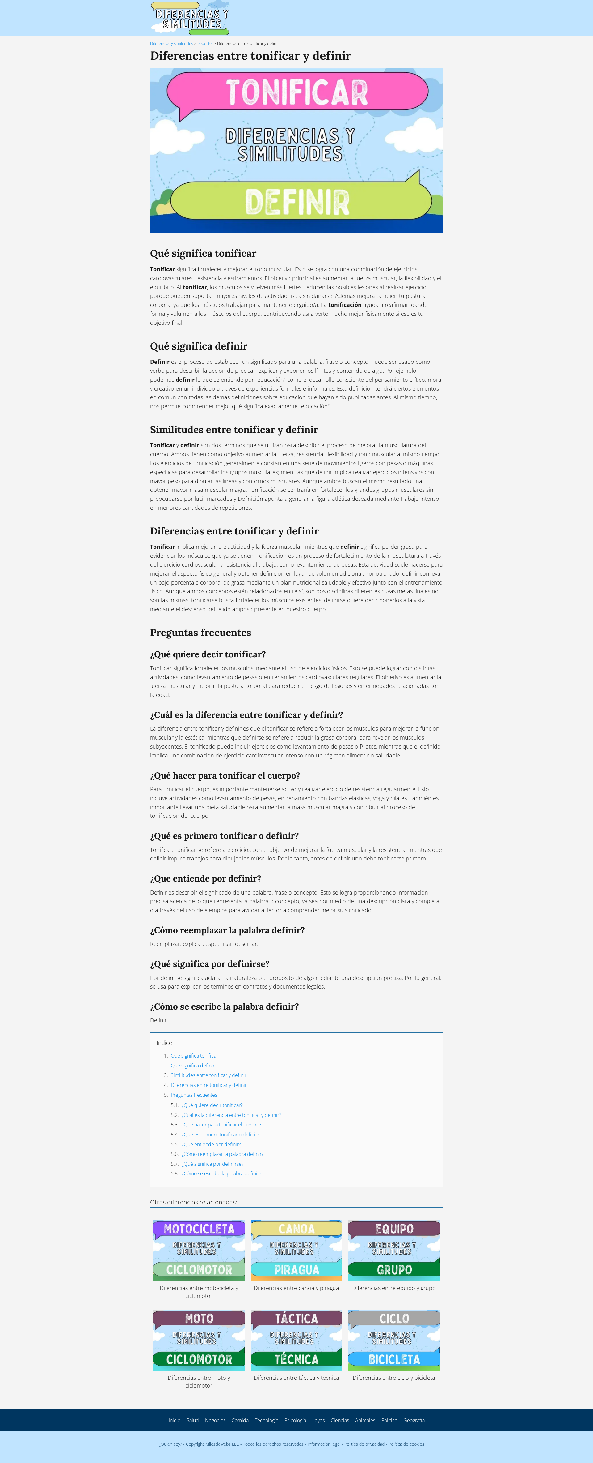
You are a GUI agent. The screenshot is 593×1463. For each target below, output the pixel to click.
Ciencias (340, 1420)
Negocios (215, 1420)
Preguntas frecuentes (194, 1095)
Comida (240, 1420)
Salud (193, 1420)
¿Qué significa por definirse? (213, 1164)
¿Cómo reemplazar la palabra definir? (223, 1154)
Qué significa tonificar (194, 1055)
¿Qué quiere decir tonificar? (212, 1105)
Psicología (295, 1420)
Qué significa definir (193, 1065)
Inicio (174, 1420)
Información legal (324, 1444)
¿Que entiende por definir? (211, 1144)
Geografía (414, 1420)
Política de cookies (406, 1444)
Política (389, 1420)
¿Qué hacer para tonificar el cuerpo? (221, 1124)
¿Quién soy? (170, 1444)
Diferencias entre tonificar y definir (209, 1085)
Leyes (318, 1420)
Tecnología (266, 1420)
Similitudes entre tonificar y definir (208, 1075)
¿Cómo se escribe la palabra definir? (221, 1173)
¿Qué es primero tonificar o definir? (220, 1134)
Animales (365, 1420)
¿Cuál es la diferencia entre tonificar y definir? (231, 1115)
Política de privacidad (364, 1444)
